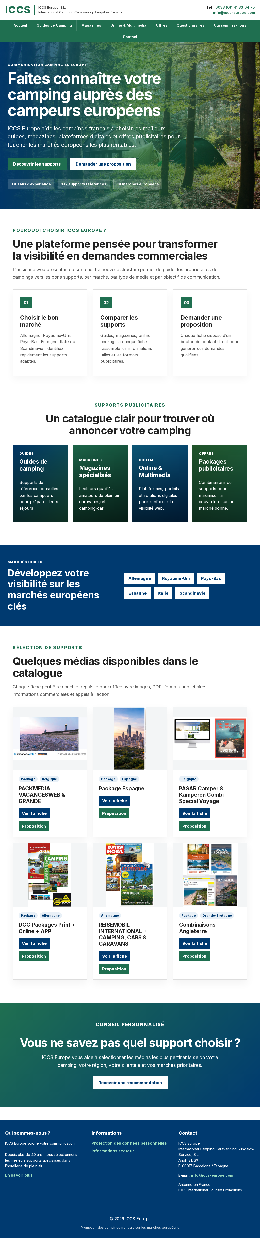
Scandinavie (192, 593)
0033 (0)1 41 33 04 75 (235, 7)
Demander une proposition (103, 164)
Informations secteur (113, 1150)
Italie (163, 593)
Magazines (91, 25)
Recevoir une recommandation (130, 1082)
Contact (130, 36)
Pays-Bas (211, 578)
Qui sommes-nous (230, 25)
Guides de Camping (54, 25)
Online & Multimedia (128, 25)
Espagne (137, 593)
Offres (161, 25)
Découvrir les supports (37, 164)
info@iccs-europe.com (234, 12)
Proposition (34, 826)
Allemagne (139, 578)
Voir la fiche (34, 813)
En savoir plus (19, 1175)
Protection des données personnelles (129, 1143)
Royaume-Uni (176, 578)
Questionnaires (190, 25)
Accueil (20, 25)
